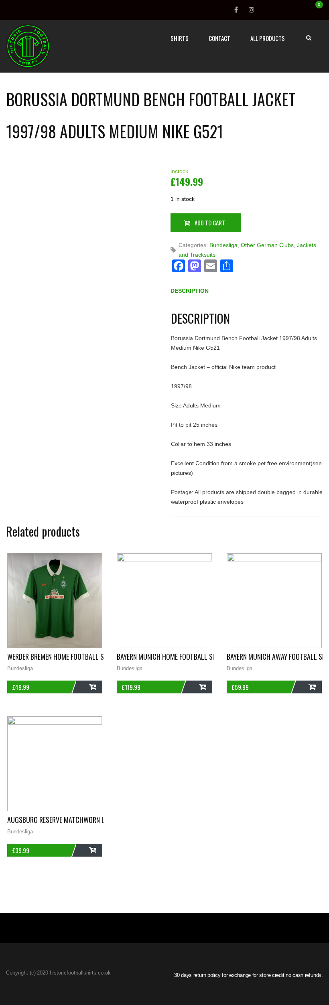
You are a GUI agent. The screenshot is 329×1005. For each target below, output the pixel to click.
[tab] (190, 292)
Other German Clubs (267, 245)
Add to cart (210, 222)
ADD (89, 687)
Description (190, 291)
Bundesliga (223, 245)
